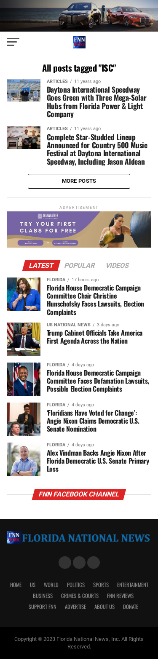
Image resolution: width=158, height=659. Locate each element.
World (51, 585)
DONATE (130, 607)
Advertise (75, 607)
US (32, 585)
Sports (101, 585)
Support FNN (42, 607)
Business (43, 596)
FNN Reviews (120, 596)
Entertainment (132, 585)
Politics (76, 585)
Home (15, 585)
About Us (104, 607)
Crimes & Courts (80, 596)
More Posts (79, 181)
